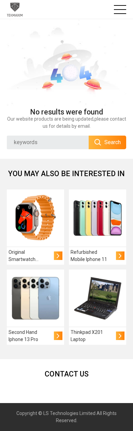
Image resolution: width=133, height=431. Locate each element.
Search (112, 142)
